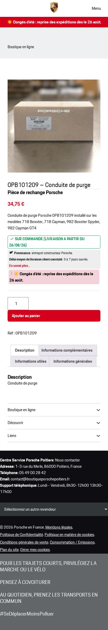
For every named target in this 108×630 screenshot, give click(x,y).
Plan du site (9, 549)
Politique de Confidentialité (21, 534)
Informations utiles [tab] (30, 361)
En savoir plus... (19, 265)
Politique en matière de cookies (69, 534)
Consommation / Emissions (72, 542)
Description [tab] (24, 350)
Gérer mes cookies (35, 549)
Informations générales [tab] (72, 361)
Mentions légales (58, 527)
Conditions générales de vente (24, 542)
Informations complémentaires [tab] (67, 350)
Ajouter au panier (26, 315)
